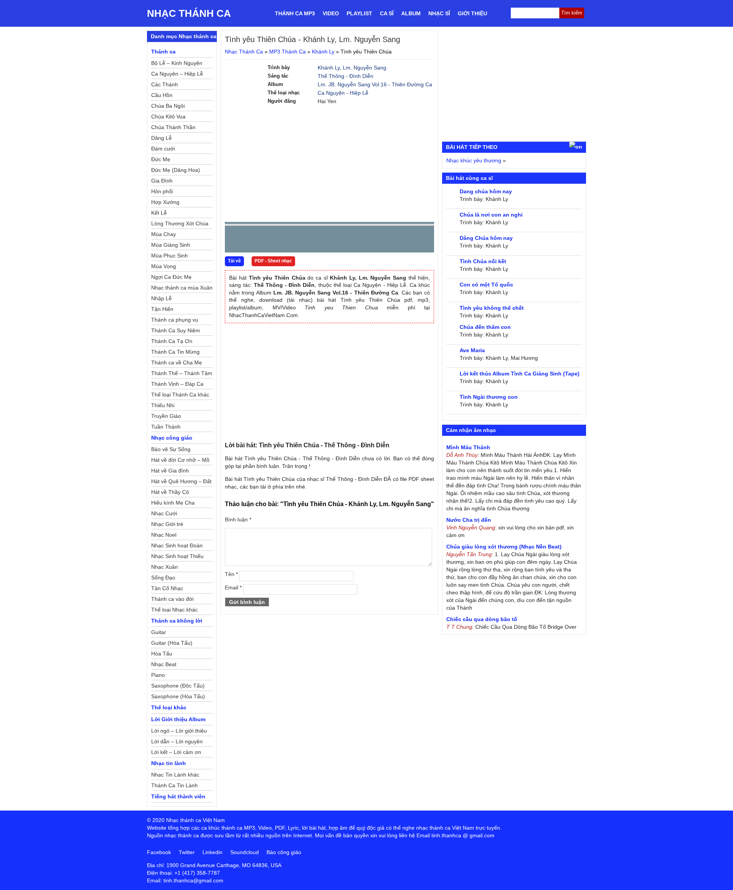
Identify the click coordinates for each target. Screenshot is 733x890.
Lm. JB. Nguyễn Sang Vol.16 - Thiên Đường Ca (375, 84)
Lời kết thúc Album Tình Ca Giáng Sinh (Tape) (520, 374)
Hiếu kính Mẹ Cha (173, 503)
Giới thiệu (472, 13)
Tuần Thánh (166, 427)
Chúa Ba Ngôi (168, 106)
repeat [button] (299, 240)
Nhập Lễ (161, 298)
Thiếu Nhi (162, 405)
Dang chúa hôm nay (486, 191)
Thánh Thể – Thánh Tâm (181, 373)
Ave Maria (472, 350)
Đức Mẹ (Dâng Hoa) (175, 170)
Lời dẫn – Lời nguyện (177, 741)
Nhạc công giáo (171, 438)
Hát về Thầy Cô (170, 492)
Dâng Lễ (161, 138)
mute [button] (383, 239)
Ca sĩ (387, 13)
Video (331, 13)
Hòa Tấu (161, 654)
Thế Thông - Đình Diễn (345, 76)
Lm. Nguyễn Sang (364, 68)
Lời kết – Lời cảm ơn (176, 752)
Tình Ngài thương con (489, 397)
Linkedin (212, 852)
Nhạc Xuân (164, 567)
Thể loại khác (168, 707)
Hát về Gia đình (170, 471)
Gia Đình (162, 181)
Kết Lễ (159, 213)
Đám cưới (163, 149)
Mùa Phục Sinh (169, 255)
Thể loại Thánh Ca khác (180, 395)
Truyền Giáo (166, 416)
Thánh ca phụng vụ (174, 320)
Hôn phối (162, 191)
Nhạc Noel (163, 535)
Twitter (187, 852)
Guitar (158, 632)
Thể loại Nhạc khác (174, 610)
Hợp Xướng (165, 202)
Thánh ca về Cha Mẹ (176, 362)
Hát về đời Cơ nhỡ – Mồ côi (180, 461)
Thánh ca (163, 52)
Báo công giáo (283, 852)
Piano (158, 675)
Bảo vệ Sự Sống (171, 449)
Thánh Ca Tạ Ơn (171, 341)
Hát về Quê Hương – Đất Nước (181, 482)
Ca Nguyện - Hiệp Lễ (343, 93)
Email (233, 587)
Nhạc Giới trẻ (167, 524)
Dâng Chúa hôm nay (486, 238)
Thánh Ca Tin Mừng (175, 352)
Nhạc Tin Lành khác (175, 775)
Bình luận (238, 519)
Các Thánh (164, 84)
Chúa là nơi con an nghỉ (491, 215)
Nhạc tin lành (168, 763)
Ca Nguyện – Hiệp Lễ (177, 74)
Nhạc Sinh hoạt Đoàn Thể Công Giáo (177, 546)
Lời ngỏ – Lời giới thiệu (179, 731)
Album (411, 13)
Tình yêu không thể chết (492, 308)
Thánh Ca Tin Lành (174, 785)
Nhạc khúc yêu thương (473, 160)
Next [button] (274, 241)
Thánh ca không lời (176, 621)
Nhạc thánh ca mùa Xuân (182, 288)
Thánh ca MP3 (295, 13)
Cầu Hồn (162, 95)
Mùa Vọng (163, 266)
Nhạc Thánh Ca (189, 13)
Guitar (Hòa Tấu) (171, 643)
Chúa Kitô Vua (168, 116)
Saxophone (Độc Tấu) (178, 686)
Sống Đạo (163, 577)
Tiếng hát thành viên (178, 796)
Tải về (234, 261)
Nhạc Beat (163, 664)
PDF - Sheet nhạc (273, 261)
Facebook (159, 852)
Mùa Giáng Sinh (170, 245)
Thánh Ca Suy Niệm (175, 330)
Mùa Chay (163, 234)
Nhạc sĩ (439, 13)
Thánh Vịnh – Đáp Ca (177, 384)
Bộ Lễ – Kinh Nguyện (176, 63)
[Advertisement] (329, 162)
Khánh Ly (323, 52)
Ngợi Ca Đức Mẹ (171, 277)
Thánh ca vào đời (172, 599)
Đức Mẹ (160, 159)
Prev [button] (235, 241)
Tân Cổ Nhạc (167, 588)
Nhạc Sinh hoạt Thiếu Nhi (177, 557)
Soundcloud (244, 852)
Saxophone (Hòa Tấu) (178, 696)
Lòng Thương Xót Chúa (179, 223)
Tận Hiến (162, 309)
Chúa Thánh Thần (173, 127)
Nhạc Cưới (164, 513)
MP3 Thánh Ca (287, 52)
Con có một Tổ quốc (486, 285)
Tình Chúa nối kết (483, 261)
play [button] (254, 239)
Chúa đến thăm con (485, 327)
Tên (231, 574)
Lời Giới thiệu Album (178, 719)
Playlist (359, 13)
